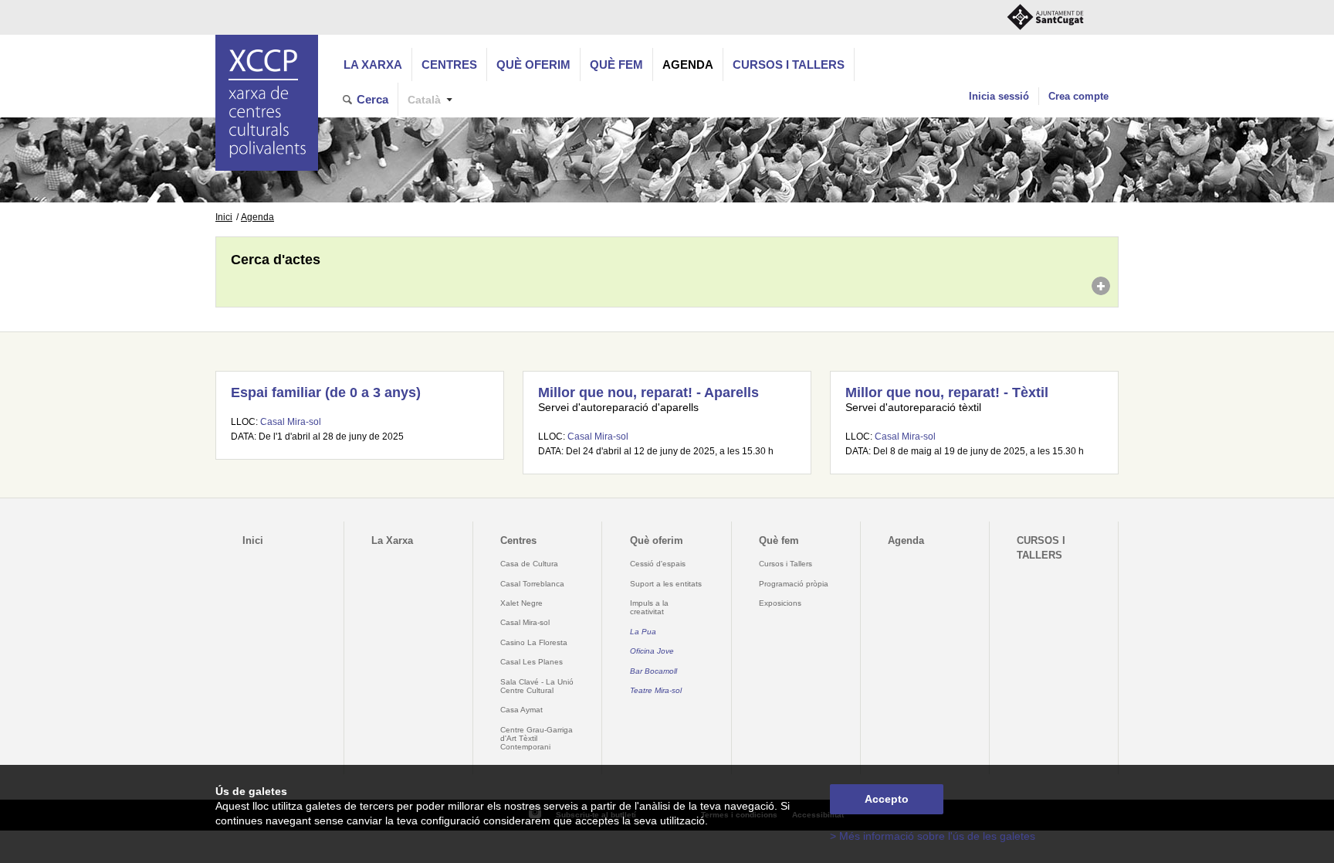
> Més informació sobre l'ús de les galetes (932, 836)
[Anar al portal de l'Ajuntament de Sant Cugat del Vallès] (1045, 17)
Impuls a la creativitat (649, 607)
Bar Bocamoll (653, 671)
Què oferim (533, 64)
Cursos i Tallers (785, 563)
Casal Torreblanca (532, 583)
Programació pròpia (793, 583)
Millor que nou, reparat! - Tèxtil (946, 392)
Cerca (372, 99)
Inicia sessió (999, 96)
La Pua (643, 631)
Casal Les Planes (531, 661)
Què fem (616, 64)
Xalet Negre (521, 603)
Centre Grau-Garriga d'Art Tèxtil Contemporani (536, 738)
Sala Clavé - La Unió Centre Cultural (537, 686)
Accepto (887, 799)
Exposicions (780, 603)
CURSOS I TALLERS (789, 64)
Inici (223, 217)
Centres (449, 64)
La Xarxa (373, 64)
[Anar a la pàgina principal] (266, 103)
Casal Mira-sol (290, 421)
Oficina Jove (652, 651)
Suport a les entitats (666, 583)
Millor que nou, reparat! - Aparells (648, 392)
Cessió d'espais (658, 563)
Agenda (687, 64)
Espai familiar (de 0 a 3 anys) (326, 392)
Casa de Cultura (529, 563)
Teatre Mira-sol (656, 690)
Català (424, 100)
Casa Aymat (521, 709)
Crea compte (1078, 96)
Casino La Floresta (533, 642)
